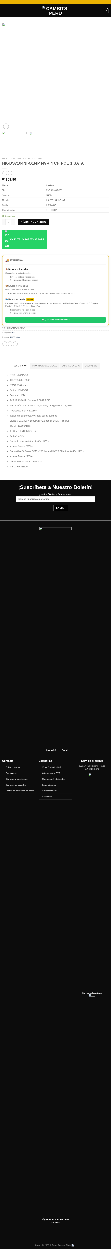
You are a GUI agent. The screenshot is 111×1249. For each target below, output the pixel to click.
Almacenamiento (50, 791)
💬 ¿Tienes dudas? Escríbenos (56, 320)
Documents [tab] (91, 366)
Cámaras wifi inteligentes (53, 779)
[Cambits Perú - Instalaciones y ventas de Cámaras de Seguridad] (55, 10)
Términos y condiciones (16, 779)
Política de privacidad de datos (20, 791)
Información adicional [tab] (44, 366)
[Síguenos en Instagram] (55, 1229)
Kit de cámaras (49, 785)
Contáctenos (11, 773)
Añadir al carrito (33, 222)
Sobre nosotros (13, 767)
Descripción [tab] (20, 366)
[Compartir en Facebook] (10, 343)
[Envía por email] (15, 343)
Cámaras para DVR (51, 773)
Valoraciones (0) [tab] (71, 366)
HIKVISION (15, 337)
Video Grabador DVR (52, 767)
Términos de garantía (16, 785)
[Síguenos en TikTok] (62, 1229)
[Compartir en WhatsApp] (4, 343)
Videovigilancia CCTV (23, 158)
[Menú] (4, 10)
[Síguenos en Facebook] (48, 1229)
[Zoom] (6, 126)
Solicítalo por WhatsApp (26, 239)
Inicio (5, 158)
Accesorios (47, 796)
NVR (40, 158)
